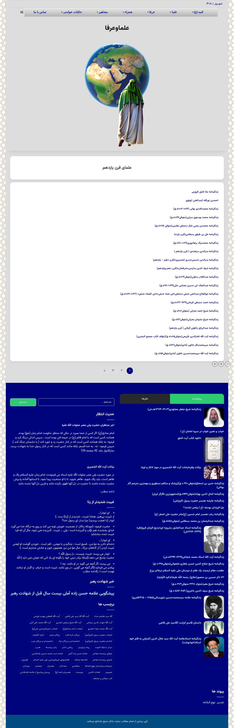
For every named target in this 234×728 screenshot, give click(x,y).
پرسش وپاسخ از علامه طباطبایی (35, 672)
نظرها (145, 399)
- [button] (228, 364)
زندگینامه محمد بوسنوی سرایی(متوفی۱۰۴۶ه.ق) (194, 218)
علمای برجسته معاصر (102, 660)
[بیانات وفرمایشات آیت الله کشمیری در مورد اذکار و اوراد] (214, 472)
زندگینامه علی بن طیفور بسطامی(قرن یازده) (196, 234)
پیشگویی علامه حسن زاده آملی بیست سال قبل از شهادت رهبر (62, 593)
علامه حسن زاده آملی (78, 653)
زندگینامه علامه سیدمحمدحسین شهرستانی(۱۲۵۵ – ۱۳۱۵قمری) (166, 598)
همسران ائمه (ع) (63, 672)
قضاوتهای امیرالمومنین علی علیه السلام (51, 660)
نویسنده (79, 672)
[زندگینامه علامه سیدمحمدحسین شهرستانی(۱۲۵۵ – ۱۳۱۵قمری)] (214, 607)
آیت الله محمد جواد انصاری (100, 628)
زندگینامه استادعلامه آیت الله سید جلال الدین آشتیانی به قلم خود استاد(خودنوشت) (165, 641)
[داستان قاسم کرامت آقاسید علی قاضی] (214, 627)
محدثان (63, 666)
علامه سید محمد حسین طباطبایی (47, 653)
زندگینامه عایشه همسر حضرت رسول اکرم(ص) (198, 501)
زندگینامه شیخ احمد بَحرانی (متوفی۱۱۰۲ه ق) (195, 311)
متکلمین (76, 666)
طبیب (37, 647)
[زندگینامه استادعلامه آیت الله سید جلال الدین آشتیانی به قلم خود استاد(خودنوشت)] (214, 647)
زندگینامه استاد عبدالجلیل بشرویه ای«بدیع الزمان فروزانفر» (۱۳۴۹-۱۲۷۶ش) (169, 530)
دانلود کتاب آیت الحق (189, 438)
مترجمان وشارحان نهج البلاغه (98, 666)
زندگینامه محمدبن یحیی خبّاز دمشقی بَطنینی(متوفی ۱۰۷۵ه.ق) (186, 226)
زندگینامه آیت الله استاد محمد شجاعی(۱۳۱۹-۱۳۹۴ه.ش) (193, 557)
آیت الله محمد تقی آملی (40, 622)
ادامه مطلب (107, 491)
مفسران (50, 666)
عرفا (152, 12)
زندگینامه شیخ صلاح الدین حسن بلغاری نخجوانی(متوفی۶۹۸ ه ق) (188, 564)
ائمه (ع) (198, 12)
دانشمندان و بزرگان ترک (69, 641)
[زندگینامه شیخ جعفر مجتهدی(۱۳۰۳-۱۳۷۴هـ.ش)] (214, 417)
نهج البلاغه (209, 702)
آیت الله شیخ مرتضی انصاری (68, 622)
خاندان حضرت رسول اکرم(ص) (98, 641)
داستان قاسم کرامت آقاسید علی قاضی (180, 623)
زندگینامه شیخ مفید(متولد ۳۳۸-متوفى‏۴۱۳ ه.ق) (197, 584)
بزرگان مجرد (54, 635)
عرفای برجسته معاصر (102, 653)
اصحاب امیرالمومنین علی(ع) (45, 628)
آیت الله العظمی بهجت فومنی (46, 616)
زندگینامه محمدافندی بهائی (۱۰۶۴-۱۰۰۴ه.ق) (195, 209)
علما (174, 12)
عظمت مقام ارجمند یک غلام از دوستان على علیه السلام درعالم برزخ (187, 571)
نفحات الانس (94, 672)
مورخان (26, 666)
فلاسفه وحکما (80, 660)
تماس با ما (40, 12)
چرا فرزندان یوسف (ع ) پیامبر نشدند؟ (203, 508)
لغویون (24, 660)
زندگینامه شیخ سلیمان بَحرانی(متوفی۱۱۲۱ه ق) (195, 320)
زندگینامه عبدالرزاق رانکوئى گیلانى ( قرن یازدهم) (193, 328)
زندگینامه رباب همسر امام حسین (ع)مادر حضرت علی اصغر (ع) (189, 514)
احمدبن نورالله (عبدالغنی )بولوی (202, 201)
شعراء (128, 12)
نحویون (108, 672)
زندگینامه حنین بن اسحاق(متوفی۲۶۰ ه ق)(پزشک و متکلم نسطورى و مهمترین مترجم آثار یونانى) (176, 485)
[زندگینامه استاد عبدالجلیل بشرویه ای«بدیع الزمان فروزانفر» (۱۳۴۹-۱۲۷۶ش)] (214, 539)
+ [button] (221, 364)
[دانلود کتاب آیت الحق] (214, 449)
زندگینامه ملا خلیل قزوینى (205, 192)
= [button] (215, 364)
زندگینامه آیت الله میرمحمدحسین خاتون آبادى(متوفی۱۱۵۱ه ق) (186, 354)
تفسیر (220, 702)
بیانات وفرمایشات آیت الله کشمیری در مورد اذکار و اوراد (171, 467)
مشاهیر (103, 12)
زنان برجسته (51, 647)
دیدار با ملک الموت (103, 647)
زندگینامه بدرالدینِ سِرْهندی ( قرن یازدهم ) (196, 251)
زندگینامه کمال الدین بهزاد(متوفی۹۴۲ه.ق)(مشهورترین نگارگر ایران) (188, 494)
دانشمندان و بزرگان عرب (42, 641)
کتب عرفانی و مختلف (102, 678)
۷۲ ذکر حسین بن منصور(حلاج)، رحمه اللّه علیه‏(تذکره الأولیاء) (190, 577)
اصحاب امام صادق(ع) (73, 628)
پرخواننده (197, 399)
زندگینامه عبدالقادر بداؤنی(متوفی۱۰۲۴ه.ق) (196, 277)
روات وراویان (84, 647)
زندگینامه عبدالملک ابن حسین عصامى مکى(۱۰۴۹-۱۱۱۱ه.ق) (188, 286)
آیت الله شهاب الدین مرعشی (99, 622)
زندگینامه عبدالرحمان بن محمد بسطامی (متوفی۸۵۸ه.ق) (193, 521)
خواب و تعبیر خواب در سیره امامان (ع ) (202, 431)
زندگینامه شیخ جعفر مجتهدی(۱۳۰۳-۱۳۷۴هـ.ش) (174, 409)
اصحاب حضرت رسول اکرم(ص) (98, 635)
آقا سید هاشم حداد (103, 616)
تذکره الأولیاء (38, 635)
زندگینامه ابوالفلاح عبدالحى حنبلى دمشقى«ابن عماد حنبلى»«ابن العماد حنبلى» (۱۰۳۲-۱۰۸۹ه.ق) (169, 294)
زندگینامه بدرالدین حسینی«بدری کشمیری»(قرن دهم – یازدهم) (185, 260)
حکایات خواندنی (72, 12)
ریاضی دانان (67, 647)
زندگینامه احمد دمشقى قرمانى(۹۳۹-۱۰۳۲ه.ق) (194, 303)
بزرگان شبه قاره (72, 635)
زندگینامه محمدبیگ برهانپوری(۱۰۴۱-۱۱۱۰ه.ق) (195, 243)
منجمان (38, 666)
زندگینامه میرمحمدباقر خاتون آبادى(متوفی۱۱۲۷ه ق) (191, 345)
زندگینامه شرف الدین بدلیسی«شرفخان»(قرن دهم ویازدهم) (187, 268)
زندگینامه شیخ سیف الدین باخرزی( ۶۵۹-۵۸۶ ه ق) (196, 591)
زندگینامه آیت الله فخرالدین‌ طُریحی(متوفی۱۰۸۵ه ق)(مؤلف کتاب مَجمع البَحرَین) (177, 337)
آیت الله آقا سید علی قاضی (77, 616)
